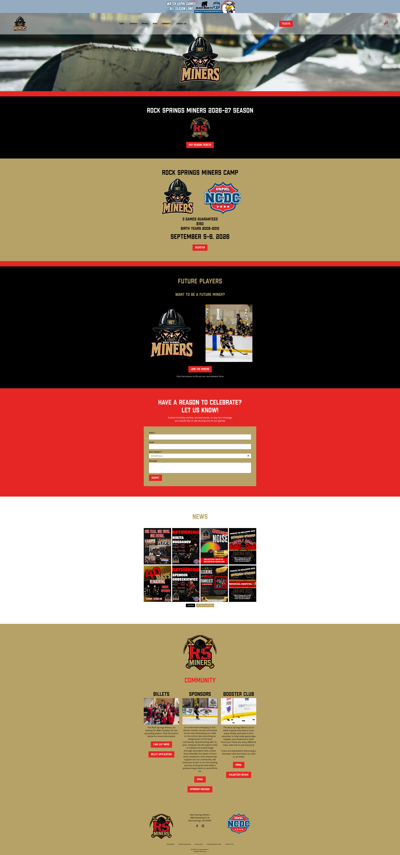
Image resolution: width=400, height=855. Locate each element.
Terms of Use (229, 844)
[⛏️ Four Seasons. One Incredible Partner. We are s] (242, 583)
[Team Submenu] (126, 24)
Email (152, 442)
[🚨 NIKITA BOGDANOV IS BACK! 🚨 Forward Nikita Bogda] (186, 546)
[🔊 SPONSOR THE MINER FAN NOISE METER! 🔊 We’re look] (214, 546)
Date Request (155, 452)
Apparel (145, 24)
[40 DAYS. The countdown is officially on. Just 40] (157, 583)
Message (153, 461)
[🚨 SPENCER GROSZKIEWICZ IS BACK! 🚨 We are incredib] (186, 583)
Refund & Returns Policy (214, 844)
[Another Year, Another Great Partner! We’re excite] (242, 546)
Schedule (133, 24)
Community (166, 24)
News (155, 24)
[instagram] (203, 826)
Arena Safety (170, 844)
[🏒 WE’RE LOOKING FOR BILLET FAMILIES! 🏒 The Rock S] (214, 583)
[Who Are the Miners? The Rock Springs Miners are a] (157, 546)
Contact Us (181, 24)
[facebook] (197, 826)
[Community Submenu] (172, 24)
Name (152, 433)
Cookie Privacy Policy (184, 844)
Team (121, 24)
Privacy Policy (199, 844)
